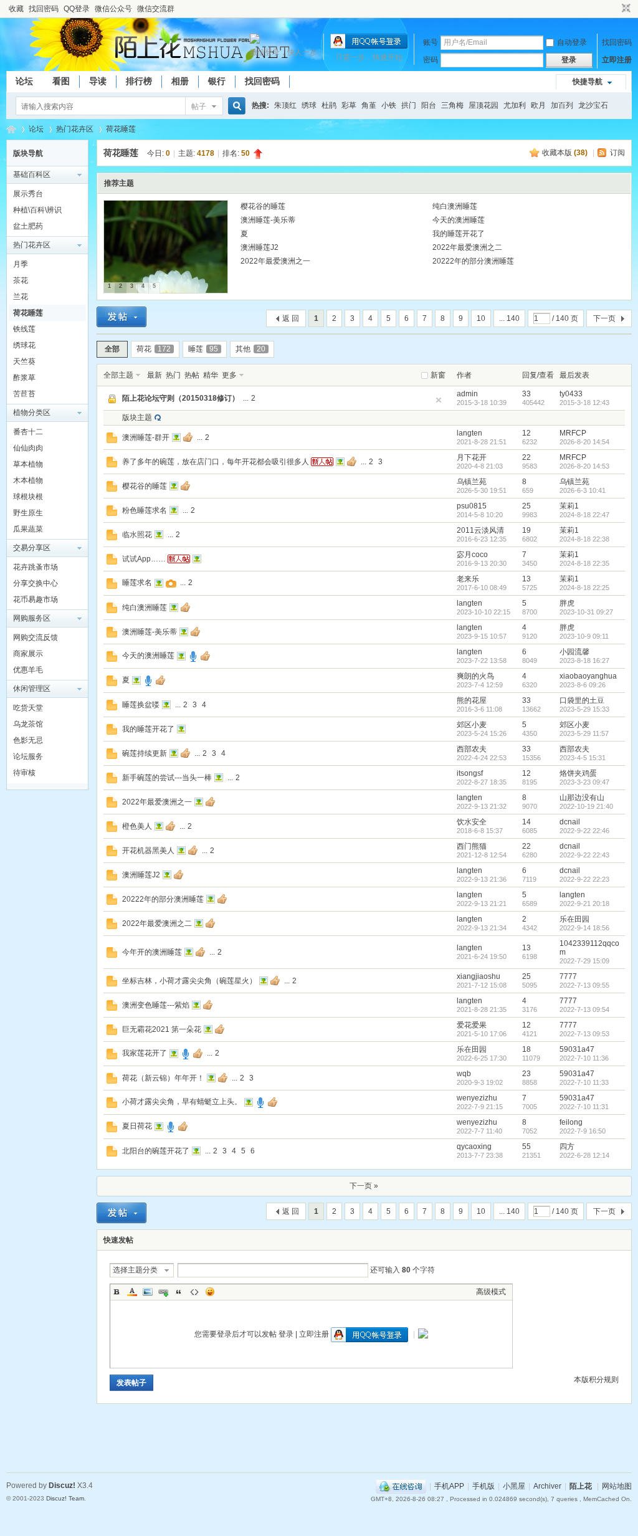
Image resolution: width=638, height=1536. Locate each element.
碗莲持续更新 (144, 753)
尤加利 (514, 105)
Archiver (547, 1486)
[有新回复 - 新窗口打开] (112, 440)
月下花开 (472, 457)
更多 (229, 375)
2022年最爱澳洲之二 (467, 247)
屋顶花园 (483, 105)
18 (526, 1049)
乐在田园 (574, 919)
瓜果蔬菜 (28, 529)
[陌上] (21, 56)
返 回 (290, 318)
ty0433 (571, 393)
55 (526, 1146)
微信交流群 (155, 8)
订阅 (617, 152)
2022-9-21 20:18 (584, 903)
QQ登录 (77, 8)
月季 (20, 264)
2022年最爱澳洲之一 (275, 261)
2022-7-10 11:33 (584, 1082)
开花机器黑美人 (148, 850)
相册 (180, 81)
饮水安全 (472, 822)
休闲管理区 (31, 688)
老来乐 (468, 579)
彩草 (348, 105)
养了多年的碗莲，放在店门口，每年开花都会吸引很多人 (215, 461)
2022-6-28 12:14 (584, 1155)
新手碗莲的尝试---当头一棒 (167, 777)
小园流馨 (574, 651)
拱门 (408, 105)
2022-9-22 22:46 (584, 830)
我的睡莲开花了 (458, 233)
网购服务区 (31, 618)
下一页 (604, 318)
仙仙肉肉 (28, 448)
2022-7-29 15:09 (584, 961)
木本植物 (28, 480)
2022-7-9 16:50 (582, 1131)
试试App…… (144, 559)
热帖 (191, 375)
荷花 (153, 349)
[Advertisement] (319, 1441)
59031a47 (576, 1049)
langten (469, 433)
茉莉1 (569, 506)
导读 (98, 81)
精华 (210, 375)
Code (194, 1292)
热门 (173, 375)
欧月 (538, 105)
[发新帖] (121, 317)
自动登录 (572, 42)
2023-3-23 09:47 (584, 782)
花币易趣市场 (35, 599)
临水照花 (137, 534)
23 (526, 1073)
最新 (154, 375)
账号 (430, 42)
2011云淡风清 (480, 530)
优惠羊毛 (28, 669)
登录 (286, 1334)
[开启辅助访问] (614, 8)
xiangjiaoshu (478, 976)
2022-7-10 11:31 (584, 1106)
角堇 (368, 105)
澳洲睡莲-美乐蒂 (267, 220)
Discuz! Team (65, 1498)
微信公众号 (113, 8)
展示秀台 (28, 193)
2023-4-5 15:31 (582, 757)
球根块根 (28, 496)
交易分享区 (31, 547)
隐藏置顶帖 (438, 400)
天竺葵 (24, 361)
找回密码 (44, 8)
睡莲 (203, 349)
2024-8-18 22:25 (584, 587)
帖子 (198, 106)
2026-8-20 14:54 (584, 442)
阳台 (428, 105)
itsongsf (470, 773)
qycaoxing (474, 1146)
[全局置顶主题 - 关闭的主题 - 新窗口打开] (113, 402)
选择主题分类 (135, 1270)
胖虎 (566, 603)
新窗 (438, 375)
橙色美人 (137, 826)
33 (526, 393)
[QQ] (401, 1486)
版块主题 (137, 417)
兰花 (20, 296)
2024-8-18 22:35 (584, 563)
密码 (430, 59)
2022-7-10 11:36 (584, 1058)
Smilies (210, 1292)
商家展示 (28, 653)
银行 (217, 81)
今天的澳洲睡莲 (458, 220)
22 (526, 457)
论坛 (24, 81)
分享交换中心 (35, 583)
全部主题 (118, 375)
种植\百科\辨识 (37, 210)
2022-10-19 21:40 (586, 806)
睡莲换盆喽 (141, 704)
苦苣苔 (24, 393)
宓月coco (472, 554)
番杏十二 (28, 431)
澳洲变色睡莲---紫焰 (155, 1005)
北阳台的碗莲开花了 (155, 1151)
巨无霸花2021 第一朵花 (161, 1029)
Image (147, 1292)
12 (526, 433)
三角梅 (452, 105)
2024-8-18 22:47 (584, 514)
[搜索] (235, 106)
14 (526, 822)
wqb (464, 1073)
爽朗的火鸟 (475, 676)
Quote (179, 1292)
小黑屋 (514, 1486)
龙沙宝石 (593, 105)
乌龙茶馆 (28, 724)
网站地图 (617, 1486)
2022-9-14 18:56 (584, 928)
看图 (61, 81)
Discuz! (62, 1485)
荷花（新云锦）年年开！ (163, 1078)
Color (132, 1292)
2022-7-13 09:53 (584, 1034)
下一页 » (364, 1185)
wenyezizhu (477, 1098)
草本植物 (28, 464)
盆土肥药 (28, 226)
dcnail (569, 822)
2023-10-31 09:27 (586, 612)
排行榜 (139, 81)
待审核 (24, 772)
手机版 (483, 1486)
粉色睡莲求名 (144, 510)
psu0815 (472, 506)
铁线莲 (24, 329)
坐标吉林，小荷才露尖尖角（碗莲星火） (189, 980)
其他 (250, 349)
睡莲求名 (137, 582)
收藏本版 (565, 152)
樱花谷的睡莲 (262, 206)
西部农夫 (472, 749)
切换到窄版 (624, 8)
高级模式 (491, 1291)
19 (526, 530)
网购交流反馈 (35, 637)
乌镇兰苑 (472, 481)
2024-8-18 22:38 (584, 539)
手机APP (449, 1486)
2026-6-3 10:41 (582, 490)
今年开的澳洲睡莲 (152, 952)
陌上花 (580, 1486)
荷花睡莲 (121, 129)
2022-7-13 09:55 (584, 985)
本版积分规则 (596, 1379)
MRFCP (572, 433)
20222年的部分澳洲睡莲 (473, 261)
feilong (571, 1122)
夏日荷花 (137, 1126)
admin (467, 393)
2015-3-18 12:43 (584, 402)
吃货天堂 (28, 708)
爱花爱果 (472, 1025)
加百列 (562, 105)
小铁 (388, 105)
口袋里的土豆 (581, 700)
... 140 (509, 318)
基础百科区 (31, 174)
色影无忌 (28, 740)
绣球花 (24, 345)
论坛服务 (28, 756)
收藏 (16, 8)
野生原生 (28, 512)
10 (481, 318)
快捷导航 (587, 81)
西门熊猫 (472, 846)
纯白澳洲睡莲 (454, 206)
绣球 (309, 105)
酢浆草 (24, 377)
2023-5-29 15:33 (584, 709)
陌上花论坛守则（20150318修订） (180, 398)
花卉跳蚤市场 (35, 567)
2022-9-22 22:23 (584, 879)
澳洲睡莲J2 (259, 247)
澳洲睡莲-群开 (145, 437)
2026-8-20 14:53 (584, 466)
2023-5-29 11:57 (584, 733)
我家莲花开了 (144, 1053)
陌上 (11, 129)
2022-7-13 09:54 (584, 1009)
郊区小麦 (472, 724)
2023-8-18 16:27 (584, 660)
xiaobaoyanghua (588, 676)
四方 (566, 1146)
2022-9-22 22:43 (584, 855)
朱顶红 (285, 105)
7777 (568, 976)
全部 (112, 349)
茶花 (20, 280)
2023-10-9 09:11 (584, 636)
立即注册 (617, 59)
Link (163, 1292)
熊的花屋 (472, 700)
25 (526, 506)
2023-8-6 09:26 (582, 685)
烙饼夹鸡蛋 (578, 773)
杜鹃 (328, 105)
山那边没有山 (581, 797)
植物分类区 (31, 412)
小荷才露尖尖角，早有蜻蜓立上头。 (182, 1101)
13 (526, 579)
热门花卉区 (74, 129)
